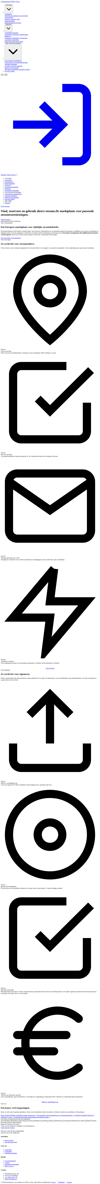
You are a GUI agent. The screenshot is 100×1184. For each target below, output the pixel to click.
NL (2, 74)
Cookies (69, 1182)
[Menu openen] (16, 175)
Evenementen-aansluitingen (13, 194)
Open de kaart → (6, 219)
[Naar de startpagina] (10, 1)
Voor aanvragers (6, 238)
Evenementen (9, 182)
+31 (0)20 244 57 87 (11, 1177)
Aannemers (8, 180)
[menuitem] (52, 15)
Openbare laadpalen (11, 196)
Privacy (53, 1182)
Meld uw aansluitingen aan (50, 1102)
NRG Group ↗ (9, 1166)
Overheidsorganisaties (11, 187)
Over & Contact (10, 71)
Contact (12, 1128)
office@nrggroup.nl (11, 1179)
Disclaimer (61, 1182)
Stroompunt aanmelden (12, 1164)
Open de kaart (11, 175)
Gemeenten (8, 1151)
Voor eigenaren (16, 238)
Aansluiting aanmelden (12, 190)
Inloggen (7, 203)
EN (6, 74)
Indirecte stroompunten (12, 197)
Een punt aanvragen (11, 1142)
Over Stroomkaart (10, 1161)
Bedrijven (8, 189)
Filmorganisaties (10, 183)
